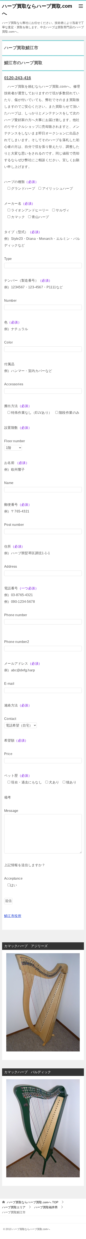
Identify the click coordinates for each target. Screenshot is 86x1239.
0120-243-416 (17, 77)
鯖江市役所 (12, 916)
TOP (32, 1202)
